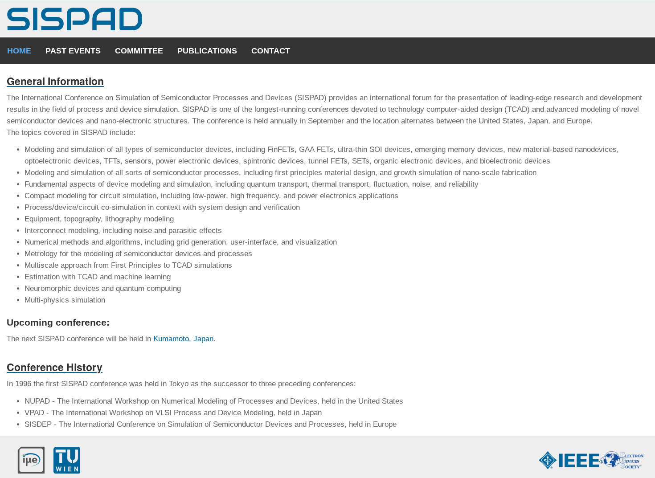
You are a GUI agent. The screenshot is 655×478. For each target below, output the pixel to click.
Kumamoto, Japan (183, 339)
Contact (270, 50)
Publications (207, 50)
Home (19, 50)
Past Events (73, 50)
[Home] (74, 19)
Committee (139, 50)
